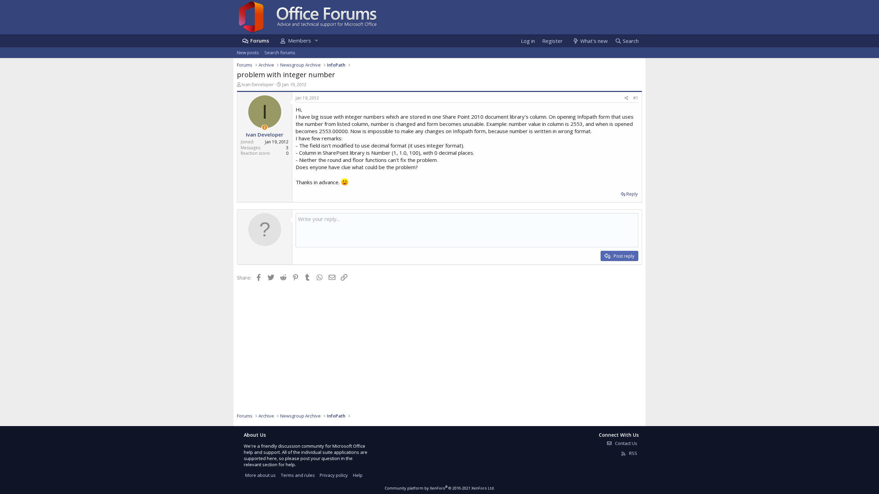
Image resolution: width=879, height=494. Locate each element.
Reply (632, 194)
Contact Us (625, 443)
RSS (632, 453)
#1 (635, 98)
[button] (316, 40)
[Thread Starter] (264, 127)
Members (299, 40)
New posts (248, 52)
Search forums (279, 52)
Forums (259, 40)
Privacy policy (334, 475)
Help (358, 475)
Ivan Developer (258, 84)
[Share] (626, 98)
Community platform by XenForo (440, 488)
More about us (260, 475)
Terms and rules (298, 475)
